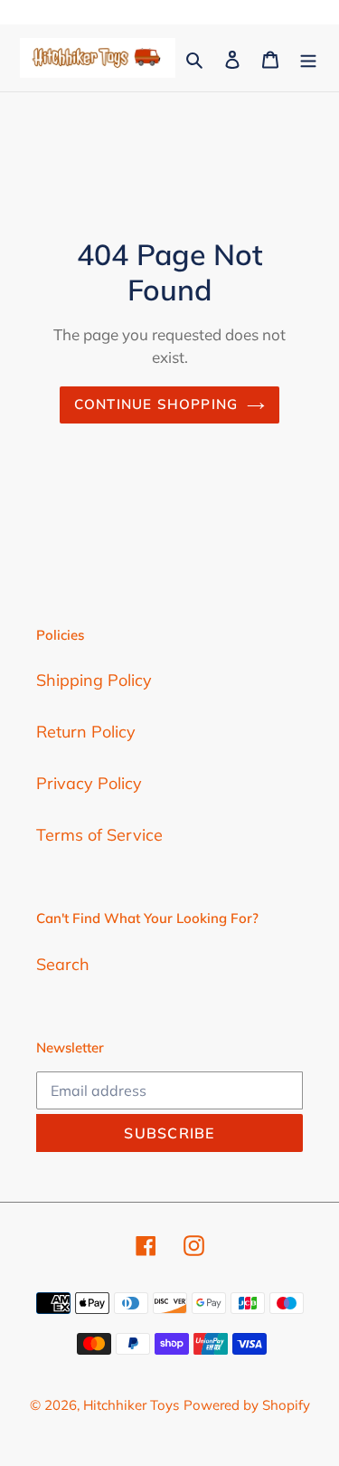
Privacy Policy (89, 783)
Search (62, 964)
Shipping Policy (94, 680)
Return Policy (86, 731)
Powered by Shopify (247, 1405)
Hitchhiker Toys (131, 1405)
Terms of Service (99, 834)
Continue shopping (156, 404)
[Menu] (308, 58)
